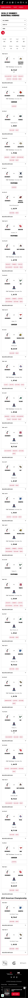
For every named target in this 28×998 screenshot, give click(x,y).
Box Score (12, 130)
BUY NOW (16, 994)
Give (13, 2)
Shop (10, 2)
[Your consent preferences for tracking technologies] (2, 995)
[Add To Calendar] (3, 33)
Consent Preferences (12, 984)
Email (18, 2)
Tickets (7, 2)
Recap (17, 130)
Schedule (21, 7)
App (15, 2)
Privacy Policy (4, 984)
